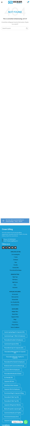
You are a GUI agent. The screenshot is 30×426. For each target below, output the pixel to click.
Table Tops (15, 277)
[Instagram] (6, 247)
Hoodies (16, 265)
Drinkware (15, 259)
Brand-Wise (15, 314)
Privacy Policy (15, 324)
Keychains (15, 287)
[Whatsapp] (26, 422)
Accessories (15, 294)
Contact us (15, 322)
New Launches (15, 297)
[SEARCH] (27, 28)
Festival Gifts (16, 267)
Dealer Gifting (15, 274)
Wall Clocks (15, 282)
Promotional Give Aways (15, 270)
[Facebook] (3, 247)
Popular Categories (15, 291)
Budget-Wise (15, 311)
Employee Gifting (16, 251)
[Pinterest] (12, 247)
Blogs (15, 319)
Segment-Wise (15, 317)
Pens (15, 285)
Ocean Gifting (7, 229)
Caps (15, 262)
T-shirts (16, 257)
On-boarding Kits (16, 254)
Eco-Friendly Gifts (15, 302)
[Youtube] (9, 247)
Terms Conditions (15, 327)
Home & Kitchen (15, 304)
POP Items (15, 279)
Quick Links (15, 309)
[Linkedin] (15, 247)
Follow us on (6, 244)
